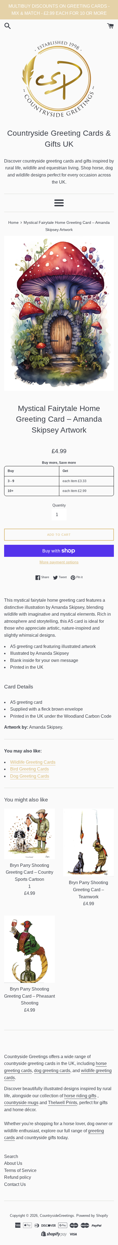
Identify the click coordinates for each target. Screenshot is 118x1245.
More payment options (59, 562)
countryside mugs (21, 1102)
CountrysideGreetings (57, 1216)
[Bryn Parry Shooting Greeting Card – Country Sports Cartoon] (29, 834)
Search (11, 1156)
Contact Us (15, 1184)
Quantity (59, 505)
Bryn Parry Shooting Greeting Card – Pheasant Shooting (29, 996)
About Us (13, 1163)
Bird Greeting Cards (29, 769)
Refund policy (17, 1177)
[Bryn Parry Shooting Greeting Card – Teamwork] (88, 843)
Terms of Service (20, 1170)
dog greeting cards (52, 1070)
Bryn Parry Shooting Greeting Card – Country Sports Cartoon (29, 872)
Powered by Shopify (92, 1216)
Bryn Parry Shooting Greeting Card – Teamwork (88, 889)
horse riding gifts (80, 1095)
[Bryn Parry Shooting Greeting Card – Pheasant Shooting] (29, 949)
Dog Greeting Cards (29, 776)
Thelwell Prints (62, 1102)
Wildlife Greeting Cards (32, 762)
